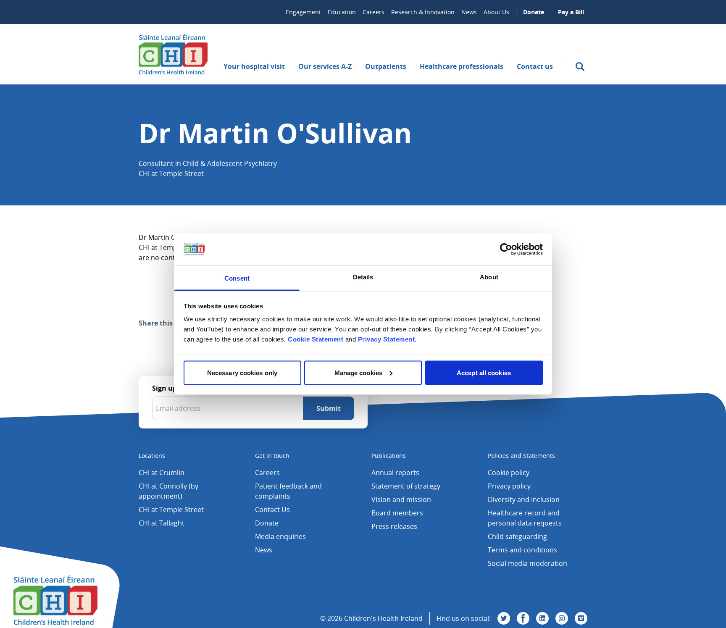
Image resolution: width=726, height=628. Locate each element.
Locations (152, 456)
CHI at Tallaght (161, 523)
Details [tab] (363, 277)
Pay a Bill (571, 12)
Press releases (394, 526)
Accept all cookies (484, 372)
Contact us (535, 66)
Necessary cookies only (242, 372)
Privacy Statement (386, 339)
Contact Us (272, 509)
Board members (397, 513)
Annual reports (395, 472)
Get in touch (272, 456)
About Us (496, 12)
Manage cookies (358, 372)
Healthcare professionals (461, 66)
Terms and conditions (522, 549)
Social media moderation (527, 563)
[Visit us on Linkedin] (542, 618)
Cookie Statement (315, 339)
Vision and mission (401, 499)
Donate (533, 12)
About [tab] (489, 277)
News (469, 12)
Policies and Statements (521, 456)
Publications (388, 456)
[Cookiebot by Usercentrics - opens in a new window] (506, 249)
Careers (373, 12)
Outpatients (385, 66)
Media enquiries (280, 536)
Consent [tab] (237, 278)
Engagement (303, 12)
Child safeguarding (517, 536)
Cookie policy (508, 472)
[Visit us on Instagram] (561, 618)
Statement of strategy (405, 486)
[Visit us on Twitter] (503, 618)
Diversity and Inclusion (524, 499)
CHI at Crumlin (161, 472)
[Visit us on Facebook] (523, 618)
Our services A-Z (325, 66)
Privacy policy (509, 486)
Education (342, 12)
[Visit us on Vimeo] (581, 618)
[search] (580, 66)
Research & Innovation (423, 12)
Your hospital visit (254, 66)
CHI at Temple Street (171, 509)
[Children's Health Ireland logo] (173, 54)
